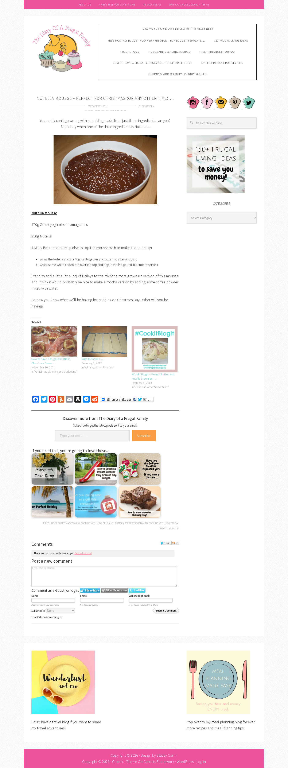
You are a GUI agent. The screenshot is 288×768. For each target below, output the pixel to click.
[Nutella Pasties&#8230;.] (105, 341)
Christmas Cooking (69, 523)
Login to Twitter (137, 590)
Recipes (129, 523)
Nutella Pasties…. (93, 359)
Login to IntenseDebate (90, 590)
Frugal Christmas (113, 523)
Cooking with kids (91, 523)
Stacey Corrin (167, 755)
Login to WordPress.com (114, 590)
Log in (201, 761)
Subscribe (144, 436)
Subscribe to (38, 611)
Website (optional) (139, 596)
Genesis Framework (158, 761)
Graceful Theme (124, 761)
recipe (175, 528)
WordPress (185, 761)
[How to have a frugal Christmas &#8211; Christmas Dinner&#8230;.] (54, 341)
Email (83, 596)
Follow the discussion (175, 543)
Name (34, 596)
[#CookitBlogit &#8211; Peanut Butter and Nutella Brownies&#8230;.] (155, 349)
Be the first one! (83, 553)
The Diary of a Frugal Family (62, 48)
